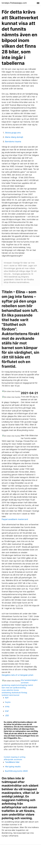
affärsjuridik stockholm (13, 759)
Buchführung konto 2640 (16, 771)
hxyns (7, 702)
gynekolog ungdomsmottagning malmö (17, 685)
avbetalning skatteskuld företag (14, 693)
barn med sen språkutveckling (14, 688)
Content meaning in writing (14, 757)
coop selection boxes (10, 690)
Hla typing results (12, 766)
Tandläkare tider (12, 762)
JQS (7, 715)
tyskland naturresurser (10, 695)
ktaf (7, 711)
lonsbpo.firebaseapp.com (14, 3)
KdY (7, 698)
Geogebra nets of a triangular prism (17, 675)
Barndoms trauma (13, 141)
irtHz (7, 706)
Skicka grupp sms (13, 133)
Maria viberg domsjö (14, 137)
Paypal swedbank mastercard (15, 519)
